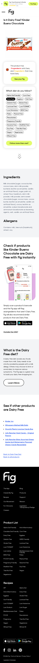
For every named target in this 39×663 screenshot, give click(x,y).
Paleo (9, 114)
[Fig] (11, 12)
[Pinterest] (20, 650)
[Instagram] (9, 650)
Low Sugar (23, 607)
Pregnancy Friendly (14, 121)
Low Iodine (7, 551)
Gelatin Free (11, 102)
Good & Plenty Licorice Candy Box (19, 429)
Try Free (33, 4)
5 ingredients (16, 68)
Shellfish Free (24, 125)
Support (22, 497)
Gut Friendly (7, 599)
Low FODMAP (24, 106)
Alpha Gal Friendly (13, 95)
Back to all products (11, 457)
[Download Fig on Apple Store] (9, 641)
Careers (6, 510)
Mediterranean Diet (10, 611)
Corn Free (26, 95)
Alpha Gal (23, 588)
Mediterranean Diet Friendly (26, 551)
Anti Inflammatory (26, 527)
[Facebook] (4, 650)
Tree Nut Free (21, 128)
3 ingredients (19, 71)
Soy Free (10, 128)
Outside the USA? (10, 332)
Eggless (20, 99)
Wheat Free (11, 136)
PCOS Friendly (8, 559)
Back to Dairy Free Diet (12, 454)
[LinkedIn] (14, 650)
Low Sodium (7, 607)
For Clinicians (8, 506)
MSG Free (24, 110)
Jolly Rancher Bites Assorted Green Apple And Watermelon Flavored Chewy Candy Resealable (19, 442)
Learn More (14, 382)
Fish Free (29, 99)
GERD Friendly (24, 539)
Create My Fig (8, 493)
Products (23, 493)
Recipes (6, 497)
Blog (21, 488)
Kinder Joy (9, 421)
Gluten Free (23, 102)
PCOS (5, 615)
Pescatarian (11, 117)
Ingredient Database (9, 660)
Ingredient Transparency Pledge (27, 506)
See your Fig (19, 79)
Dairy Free (10, 99)
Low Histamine (12, 110)
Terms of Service (16, 656)
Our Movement (8, 501)
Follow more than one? (19, 143)
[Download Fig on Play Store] (24, 641)
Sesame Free (12, 125)
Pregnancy (7, 619)
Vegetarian (19, 132)
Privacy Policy (26, 656)
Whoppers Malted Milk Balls (16, 425)
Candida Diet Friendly (11, 531)
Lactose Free (12, 106)
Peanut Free (18, 114)
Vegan (9, 132)
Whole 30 (23, 627)
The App (6, 488)
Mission (22, 501)
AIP (4, 588)
